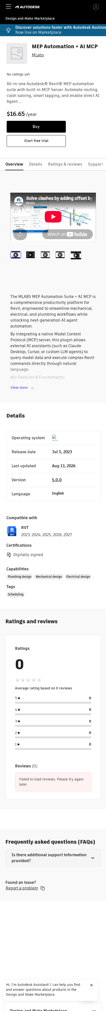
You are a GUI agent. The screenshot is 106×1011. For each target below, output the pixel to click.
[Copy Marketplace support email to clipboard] (42, 888)
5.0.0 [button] (57, 480)
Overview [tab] (14, 164)
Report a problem (22, 888)
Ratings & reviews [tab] (65, 164)
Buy (36, 126)
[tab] (16, 261)
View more (19, 387)
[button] (53, 858)
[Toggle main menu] (8, 6)
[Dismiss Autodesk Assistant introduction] (91, 985)
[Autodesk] (28, 7)
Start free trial (36, 140)
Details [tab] (35, 164)
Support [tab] (95, 164)
